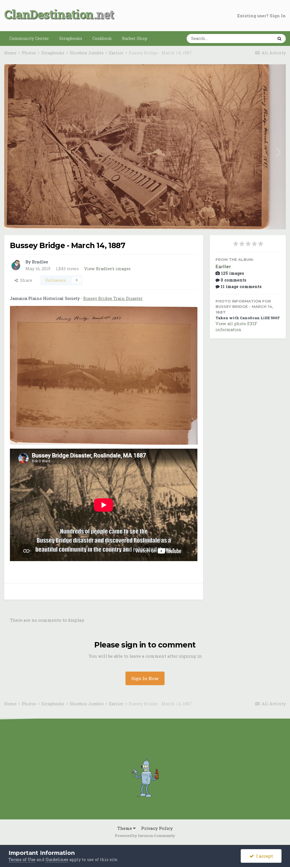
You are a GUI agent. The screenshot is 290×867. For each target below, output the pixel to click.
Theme (125, 828)
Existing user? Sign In (261, 15)
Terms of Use (21, 859)
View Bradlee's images (107, 268)
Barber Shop (134, 38)
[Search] (279, 38)
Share (25, 280)
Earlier (223, 266)
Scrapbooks (70, 38)
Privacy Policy (157, 828)
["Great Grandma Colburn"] (11, 151)
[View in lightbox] (260, 75)
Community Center (29, 38)
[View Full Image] (275, 75)
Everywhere (253, 38)
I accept (263, 856)
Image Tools (260, 218)
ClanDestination (48, 14)
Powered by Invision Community (145, 835)
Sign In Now (145, 678)
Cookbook (102, 38)
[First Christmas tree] (278, 151)
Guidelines (57, 859)
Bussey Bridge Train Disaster (113, 298)
